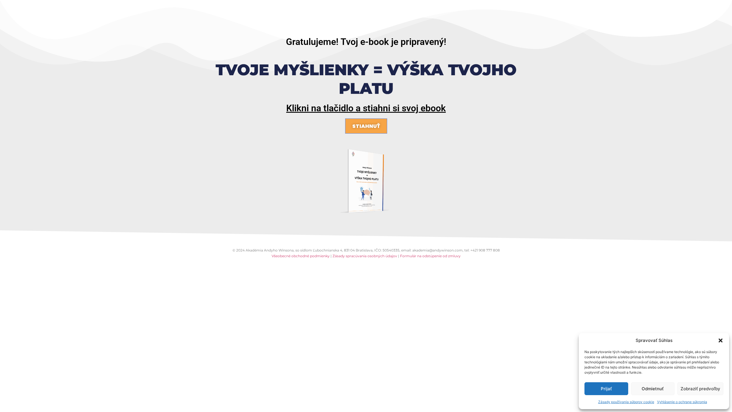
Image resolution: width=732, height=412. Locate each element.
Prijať (606, 388)
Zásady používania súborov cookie (626, 402)
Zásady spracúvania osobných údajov (365, 256)
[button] (720, 340)
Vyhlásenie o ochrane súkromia (682, 402)
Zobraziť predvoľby (700, 388)
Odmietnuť (653, 388)
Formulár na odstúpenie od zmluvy (430, 256)
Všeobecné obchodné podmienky (301, 256)
